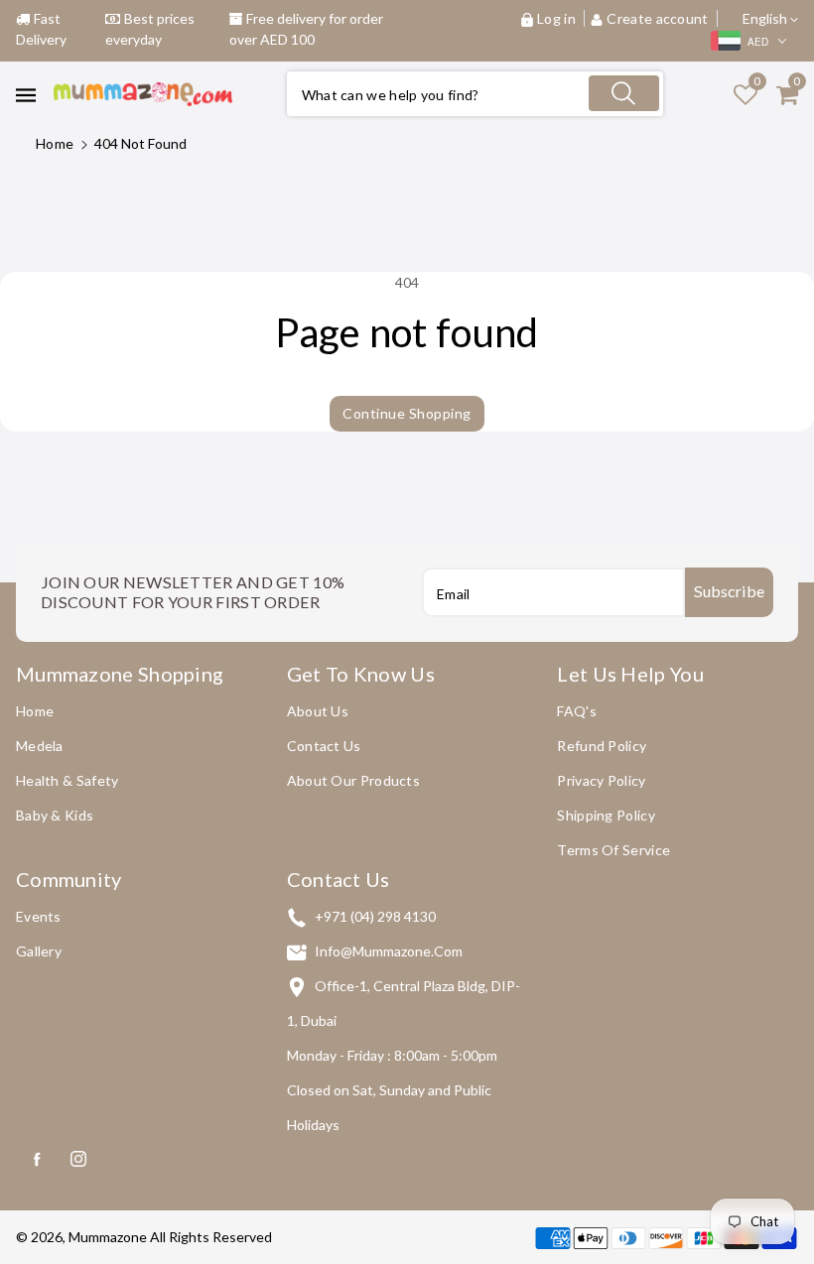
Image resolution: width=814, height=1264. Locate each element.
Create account (658, 18)
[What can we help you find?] (623, 93)
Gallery (39, 951)
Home (54, 143)
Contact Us (324, 745)
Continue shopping (407, 413)
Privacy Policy (601, 780)
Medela (40, 745)
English (766, 18)
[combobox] (475, 93)
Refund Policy (601, 745)
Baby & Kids (54, 815)
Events (39, 916)
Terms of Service (613, 849)
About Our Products (353, 780)
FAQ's (577, 710)
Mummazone (107, 1236)
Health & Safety (67, 780)
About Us (317, 710)
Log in (556, 18)
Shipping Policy (606, 815)
